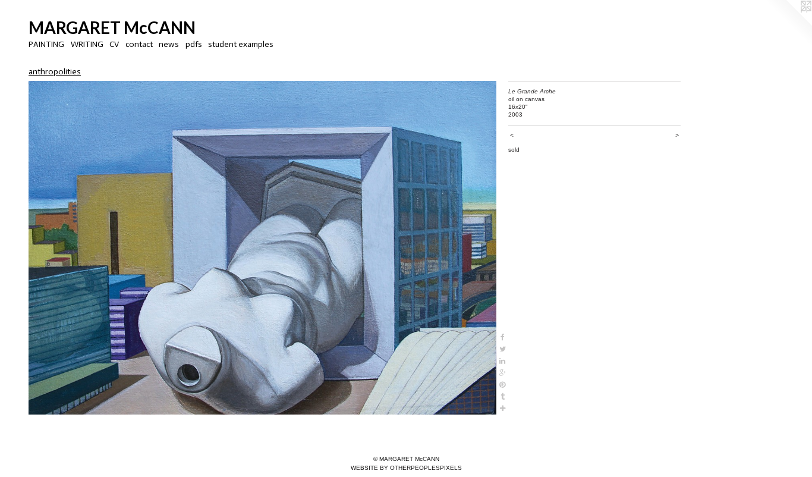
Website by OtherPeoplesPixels (406, 468)
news (169, 44)
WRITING (87, 44)
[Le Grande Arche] (262, 248)
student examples (240, 44)
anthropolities (55, 72)
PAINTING (46, 44)
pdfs (193, 44)
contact (139, 44)
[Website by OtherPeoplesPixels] (788, 24)
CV (114, 44)
